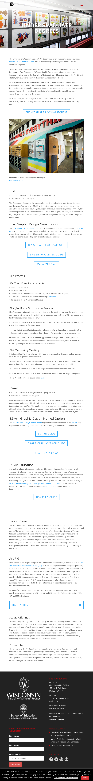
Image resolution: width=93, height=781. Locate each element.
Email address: (15, 754)
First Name (14, 736)
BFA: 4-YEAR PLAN (46, 264)
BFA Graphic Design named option (26, 228)
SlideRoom (52, 297)
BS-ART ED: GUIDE (46, 497)
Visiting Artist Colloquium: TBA (63, 745)
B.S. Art (75, 422)
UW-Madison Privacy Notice (66, 777)
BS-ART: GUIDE (46, 433)
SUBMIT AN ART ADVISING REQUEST (46, 112)
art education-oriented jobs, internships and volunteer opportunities (35, 483)
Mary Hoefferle (50, 486)
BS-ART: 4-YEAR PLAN (46, 453)
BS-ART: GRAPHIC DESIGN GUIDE (46, 443)
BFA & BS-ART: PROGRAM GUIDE (46, 245)
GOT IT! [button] (85, 778)
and (21, 62)
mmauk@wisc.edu (16, 180)
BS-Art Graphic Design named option (27, 422)
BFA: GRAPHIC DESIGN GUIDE (46, 254)
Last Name (14, 745)
